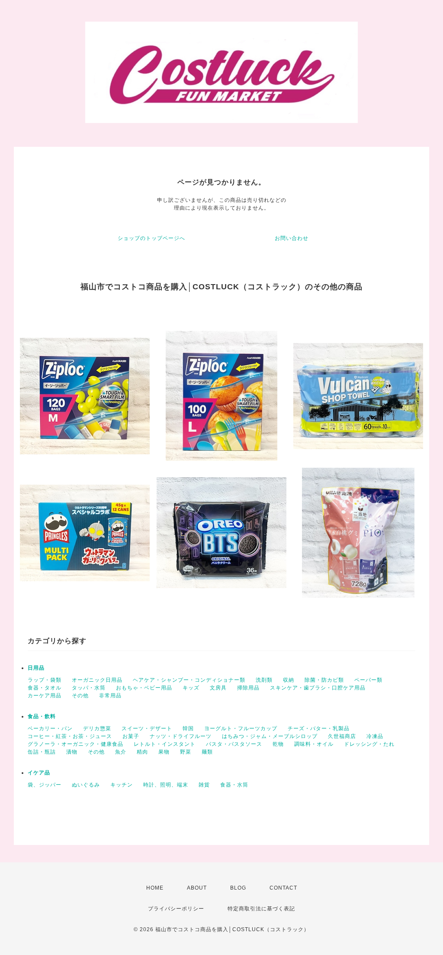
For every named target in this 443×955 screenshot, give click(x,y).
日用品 (36, 668)
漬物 (71, 752)
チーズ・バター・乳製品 (319, 728)
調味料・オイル (314, 744)
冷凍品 (374, 736)
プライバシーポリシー (176, 909)
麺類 (207, 752)
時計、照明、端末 (165, 785)
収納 (288, 680)
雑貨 (204, 785)
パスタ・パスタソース (234, 744)
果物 (164, 752)
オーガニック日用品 (97, 680)
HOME (155, 888)
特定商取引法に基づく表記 (261, 909)
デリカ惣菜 (97, 728)
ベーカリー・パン (50, 728)
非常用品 (110, 696)
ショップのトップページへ (151, 238)
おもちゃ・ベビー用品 (144, 688)
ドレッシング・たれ (369, 744)
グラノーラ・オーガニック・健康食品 (75, 744)
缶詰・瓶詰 (42, 752)
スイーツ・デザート (147, 728)
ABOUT (197, 888)
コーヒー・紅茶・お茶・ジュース (70, 736)
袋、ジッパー (44, 785)
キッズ (191, 688)
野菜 (185, 752)
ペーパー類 (368, 680)
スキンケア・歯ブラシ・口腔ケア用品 (318, 688)
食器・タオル (44, 688)
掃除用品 (248, 688)
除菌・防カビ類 (324, 680)
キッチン (121, 785)
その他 (80, 696)
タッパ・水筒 (89, 688)
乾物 (278, 744)
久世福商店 (342, 736)
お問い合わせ (291, 238)
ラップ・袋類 (44, 680)
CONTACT (283, 888)
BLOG (238, 888)
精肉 (142, 752)
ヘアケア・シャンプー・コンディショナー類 (189, 680)
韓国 (188, 728)
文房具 (218, 688)
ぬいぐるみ (86, 785)
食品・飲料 (42, 716)
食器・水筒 (234, 785)
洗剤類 (264, 680)
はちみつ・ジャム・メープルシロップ (270, 736)
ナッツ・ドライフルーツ (181, 736)
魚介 (120, 752)
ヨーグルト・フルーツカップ (240, 728)
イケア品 (39, 773)
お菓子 (130, 736)
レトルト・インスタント (165, 744)
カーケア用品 (44, 696)
